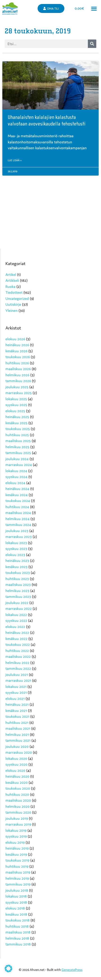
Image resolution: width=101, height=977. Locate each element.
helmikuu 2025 (17, 446)
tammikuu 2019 (18, 884)
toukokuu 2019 (17, 860)
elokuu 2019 (15, 842)
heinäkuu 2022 (17, 632)
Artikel (10, 274)
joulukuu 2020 (17, 746)
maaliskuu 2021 (17, 728)
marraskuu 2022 (18, 608)
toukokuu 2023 (17, 572)
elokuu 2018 (15, 908)
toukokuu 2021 (17, 716)
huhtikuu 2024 (17, 506)
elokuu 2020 (15, 770)
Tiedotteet (14, 292)
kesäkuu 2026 (16, 351)
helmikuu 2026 (17, 375)
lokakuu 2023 (16, 542)
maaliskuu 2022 (18, 656)
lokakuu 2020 (16, 758)
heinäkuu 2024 (17, 488)
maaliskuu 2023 (18, 584)
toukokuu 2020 (17, 788)
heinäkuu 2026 (17, 344)
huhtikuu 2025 (17, 434)
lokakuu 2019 (16, 830)
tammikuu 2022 (18, 668)
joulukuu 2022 (16, 602)
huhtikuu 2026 (17, 363)
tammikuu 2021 (18, 740)
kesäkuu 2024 (16, 494)
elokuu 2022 (15, 626)
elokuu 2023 (15, 554)
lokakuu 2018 (16, 896)
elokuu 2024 (15, 482)
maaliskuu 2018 (18, 932)
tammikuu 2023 (18, 596)
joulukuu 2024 (17, 458)
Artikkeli (12, 280)
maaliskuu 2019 (17, 872)
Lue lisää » (15, 160)
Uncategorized (17, 298)
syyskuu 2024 (16, 476)
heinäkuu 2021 (17, 704)
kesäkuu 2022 (16, 638)
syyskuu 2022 (16, 620)
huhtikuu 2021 (16, 722)
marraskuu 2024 (18, 464)
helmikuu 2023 (17, 590)
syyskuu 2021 (16, 692)
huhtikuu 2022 (17, 650)
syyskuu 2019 (16, 836)
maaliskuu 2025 (18, 440)
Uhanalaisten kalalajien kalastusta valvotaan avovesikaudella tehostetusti (46, 120)
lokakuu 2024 (16, 470)
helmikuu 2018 (17, 938)
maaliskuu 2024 (18, 512)
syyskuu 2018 (16, 902)
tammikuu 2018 (18, 944)
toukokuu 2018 (17, 920)
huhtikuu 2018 (17, 926)
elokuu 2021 (15, 698)
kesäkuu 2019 (16, 854)
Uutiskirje (13, 304)
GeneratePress (72, 970)
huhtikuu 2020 (17, 794)
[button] (94, 8)
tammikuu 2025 (18, 452)
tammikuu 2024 (18, 524)
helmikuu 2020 (17, 806)
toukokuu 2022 (17, 644)
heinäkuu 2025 (17, 416)
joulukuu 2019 (16, 818)
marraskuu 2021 (18, 680)
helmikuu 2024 (17, 518)
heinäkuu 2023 (17, 560)
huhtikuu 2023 (17, 578)
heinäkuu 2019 (17, 848)
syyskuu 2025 (16, 404)
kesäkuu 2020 (16, 782)
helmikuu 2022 (17, 662)
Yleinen (11, 310)
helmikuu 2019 (17, 878)
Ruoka (10, 286)
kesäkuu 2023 (16, 566)
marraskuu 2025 (18, 392)
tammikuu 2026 (18, 380)
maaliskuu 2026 (18, 368)
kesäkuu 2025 (16, 422)
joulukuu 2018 (16, 890)
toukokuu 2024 (17, 500)
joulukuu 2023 (16, 530)
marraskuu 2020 (18, 752)
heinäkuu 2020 (17, 776)
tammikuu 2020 (18, 812)
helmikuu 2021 (17, 734)
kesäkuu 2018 (16, 914)
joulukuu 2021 (16, 674)
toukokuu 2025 (17, 428)
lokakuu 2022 (16, 614)
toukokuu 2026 (17, 356)
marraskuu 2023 (18, 536)
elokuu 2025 (15, 410)
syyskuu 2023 (16, 548)
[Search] (92, 43)
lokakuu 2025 (16, 398)
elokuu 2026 (15, 339)
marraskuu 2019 (18, 824)
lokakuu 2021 (16, 686)
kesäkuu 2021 (16, 710)
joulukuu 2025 (16, 387)
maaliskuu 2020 (18, 800)
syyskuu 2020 (16, 764)
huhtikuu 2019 (16, 866)
